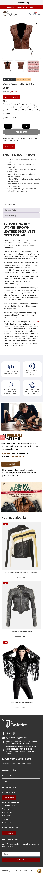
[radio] (7, 105)
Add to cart (21, 132)
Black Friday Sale (9, 787)
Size (5, 101)
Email (4, 851)
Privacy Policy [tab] (11, 210)
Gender (6, 114)
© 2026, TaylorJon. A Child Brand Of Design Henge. (18, 871)
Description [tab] (10, 204)
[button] (39, 14)
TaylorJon (35, 321)
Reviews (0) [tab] (10, 216)
